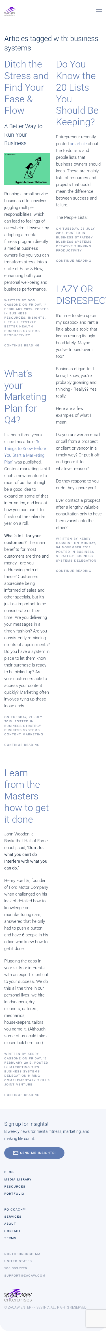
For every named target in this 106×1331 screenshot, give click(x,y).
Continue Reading (22, 345)
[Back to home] (10, 11)
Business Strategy (22, 726)
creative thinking (73, 246)
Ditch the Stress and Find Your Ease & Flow (26, 87)
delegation (15, 1076)
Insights (36, 317)
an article (78, 143)
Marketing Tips (24, 1067)
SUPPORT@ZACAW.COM (25, 1275)
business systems (22, 331)
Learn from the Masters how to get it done (26, 796)
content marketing (23, 734)
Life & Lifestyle (20, 322)
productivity (17, 335)
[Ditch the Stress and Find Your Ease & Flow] (27, 168)
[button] (99, 11)
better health (18, 326)
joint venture (18, 1084)
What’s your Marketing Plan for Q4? (25, 397)
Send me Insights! (38, 1153)
